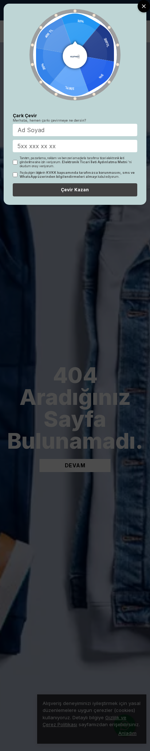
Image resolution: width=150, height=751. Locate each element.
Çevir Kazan (75, 189)
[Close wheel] (144, 6)
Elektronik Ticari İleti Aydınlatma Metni (94, 162)
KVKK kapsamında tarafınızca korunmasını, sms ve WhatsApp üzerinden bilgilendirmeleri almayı (77, 174)
